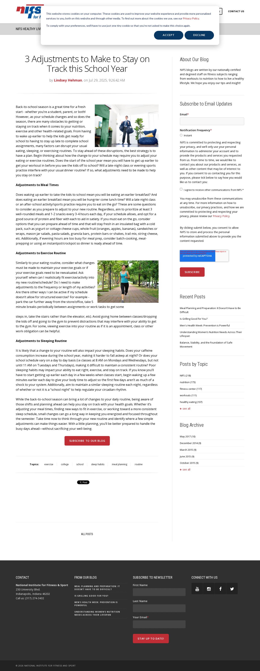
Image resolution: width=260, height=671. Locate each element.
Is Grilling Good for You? (193, 318)
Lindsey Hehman (68, 80)
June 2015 (187, 456)
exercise (48, 464)
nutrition (187, 382)
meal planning (119, 464)
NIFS (185, 375)
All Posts (87, 534)
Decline (199, 35)
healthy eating (191, 402)
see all (186, 408)
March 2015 (188, 449)
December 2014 (190, 443)
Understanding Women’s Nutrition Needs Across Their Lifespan (211, 334)
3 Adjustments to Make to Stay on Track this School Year (87, 63)
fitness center (191, 389)
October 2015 (189, 463)
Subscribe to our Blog (87, 441)
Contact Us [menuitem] (236, 11)
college (65, 464)
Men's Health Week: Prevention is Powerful (205, 325)
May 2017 (187, 436)
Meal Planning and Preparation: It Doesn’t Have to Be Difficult (210, 310)
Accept (168, 35)
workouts (188, 395)
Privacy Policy (191, 18)
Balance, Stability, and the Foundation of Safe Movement (206, 344)
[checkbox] (212, 135)
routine (139, 464)
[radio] (212, 135)
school (80, 464)
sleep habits (97, 464)
